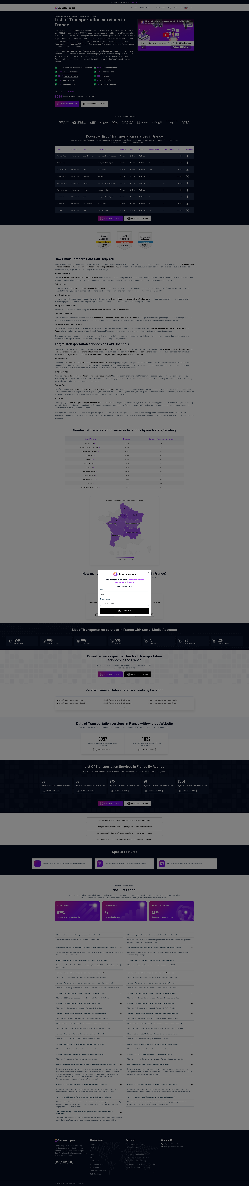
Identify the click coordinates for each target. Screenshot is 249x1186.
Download (126, 611)
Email (102, 590)
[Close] (149, 572)
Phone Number (105, 599)
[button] (102, 603)
